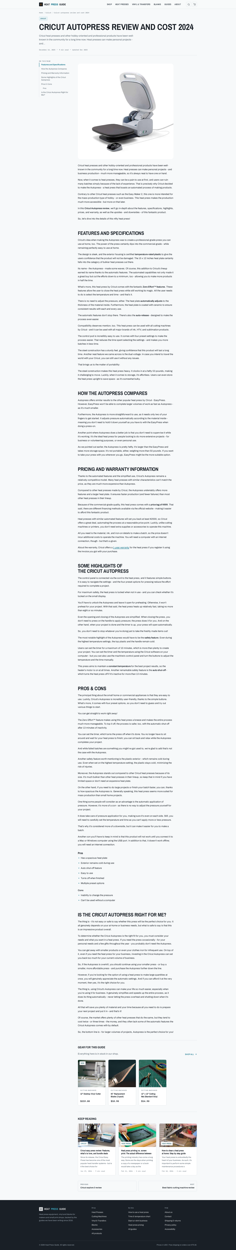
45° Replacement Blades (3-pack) (118, 1095)
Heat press (126, 1143)
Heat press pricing (136, 1225)
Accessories (97, 1229)
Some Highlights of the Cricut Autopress (53, 78)
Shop (109, 4)
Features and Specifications (53, 65)
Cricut (48, 13)
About (178, 4)
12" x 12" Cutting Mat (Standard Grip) (149, 1095)
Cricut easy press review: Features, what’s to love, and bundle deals (95, 1152)
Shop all (189, 1054)
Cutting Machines (99, 1216)
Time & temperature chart (139, 1216)
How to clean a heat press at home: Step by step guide (174, 1152)
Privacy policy (170, 1225)
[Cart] (194, 4)
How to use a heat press (138, 1212)
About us (168, 1212)
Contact (168, 1216)
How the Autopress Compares (54, 69)
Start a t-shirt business (137, 1221)
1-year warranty (121, 547)
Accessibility (170, 1229)
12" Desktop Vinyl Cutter (90, 1093)
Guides (167, 4)
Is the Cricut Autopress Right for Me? (54, 93)
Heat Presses (122, 4)
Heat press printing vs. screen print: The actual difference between (136, 1152)
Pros (44, 88)
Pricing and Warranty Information (55, 73)
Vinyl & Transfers (141, 4)
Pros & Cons (46, 84)
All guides (132, 1229)
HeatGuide (55, 4)
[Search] (188, 4)
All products (97, 1233)
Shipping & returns (173, 1221)
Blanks (157, 4)
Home (41, 13)
